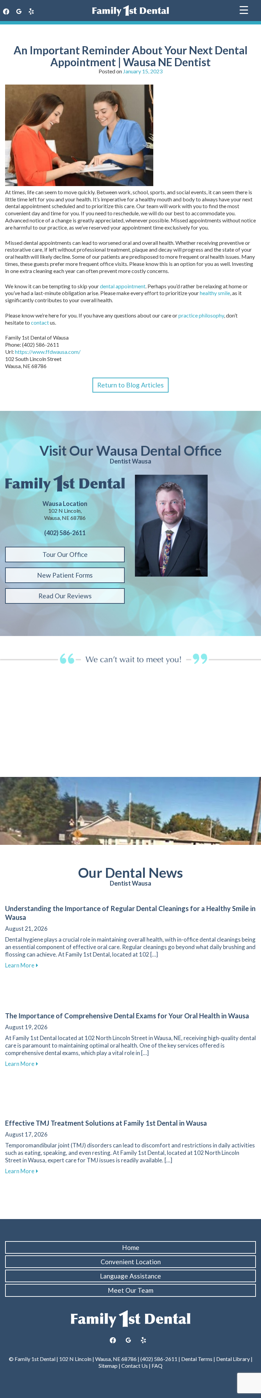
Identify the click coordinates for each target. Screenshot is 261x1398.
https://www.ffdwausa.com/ (48, 351)
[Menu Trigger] (243, 9)
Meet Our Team (130, 1290)
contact (40, 322)
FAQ (157, 1365)
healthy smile (215, 293)
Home (130, 1247)
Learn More (21, 965)
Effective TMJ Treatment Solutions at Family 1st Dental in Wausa (106, 1123)
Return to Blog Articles (130, 385)
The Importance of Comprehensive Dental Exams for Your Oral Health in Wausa (127, 1016)
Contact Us (134, 1365)
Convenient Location (131, 1262)
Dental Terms (196, 1359)
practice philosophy (201, 315)
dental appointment (122, 286)
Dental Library (233, 1359)
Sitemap (108, 1365)
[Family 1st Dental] (130, 10)
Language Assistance (130, 1276)
